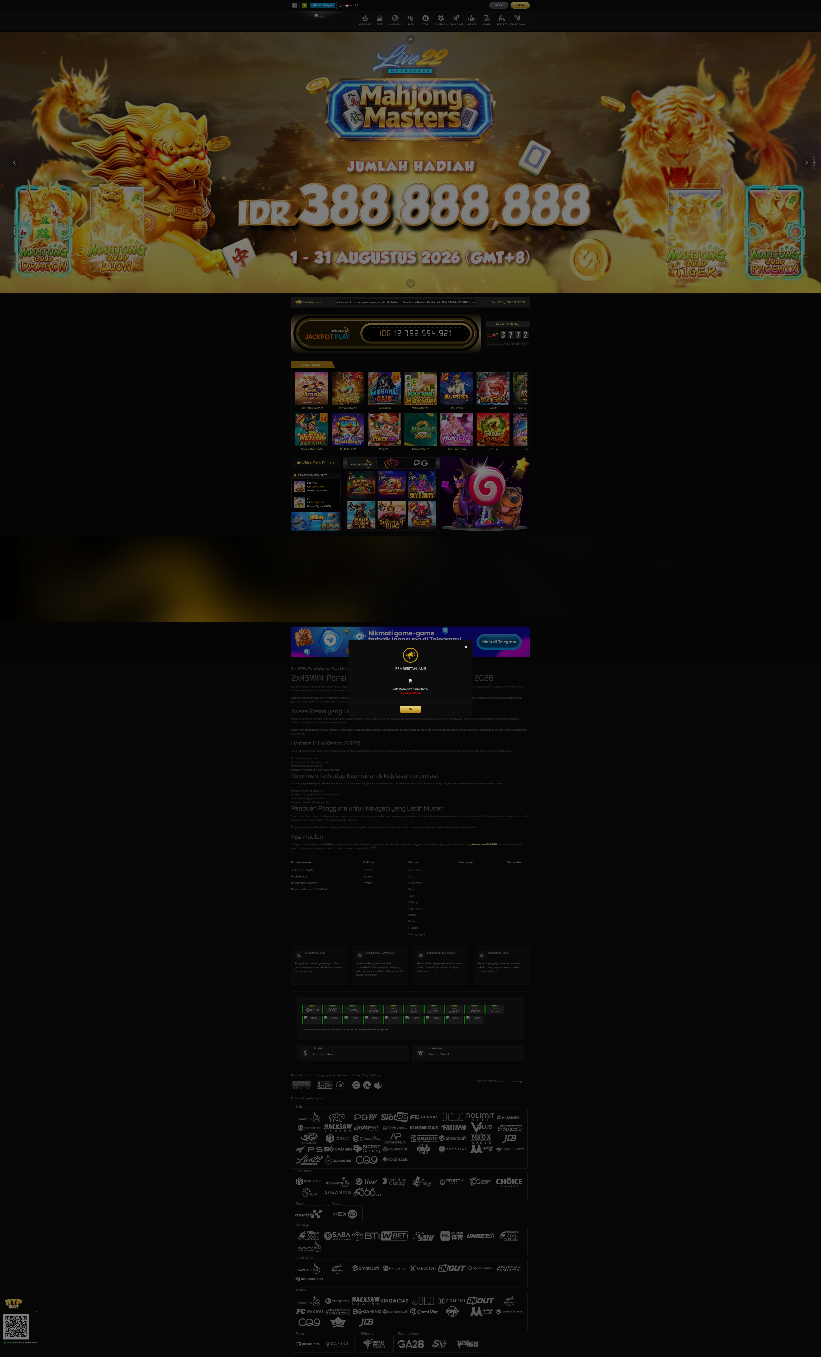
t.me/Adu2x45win (410, 693)
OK (410, 709)
